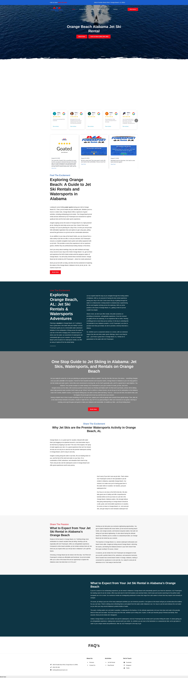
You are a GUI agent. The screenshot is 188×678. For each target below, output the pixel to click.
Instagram (128, 665)
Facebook (128, 662)
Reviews (91, 662)
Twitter (128, 668)
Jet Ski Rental (111, 662)
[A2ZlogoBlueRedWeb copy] (57, 7)
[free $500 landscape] (94, 62)
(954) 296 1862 (62, 2)
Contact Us (92, 665)
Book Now (3, 677)
